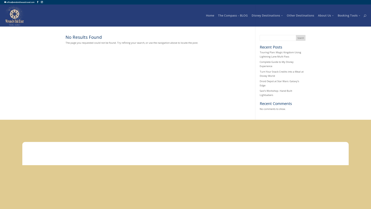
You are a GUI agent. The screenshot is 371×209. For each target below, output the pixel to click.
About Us (324, 16)
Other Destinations (300, 16)
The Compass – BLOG (233, 16)
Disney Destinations (266, 16)
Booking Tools (348, 16)
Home (210, 16)
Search (301, 38)
